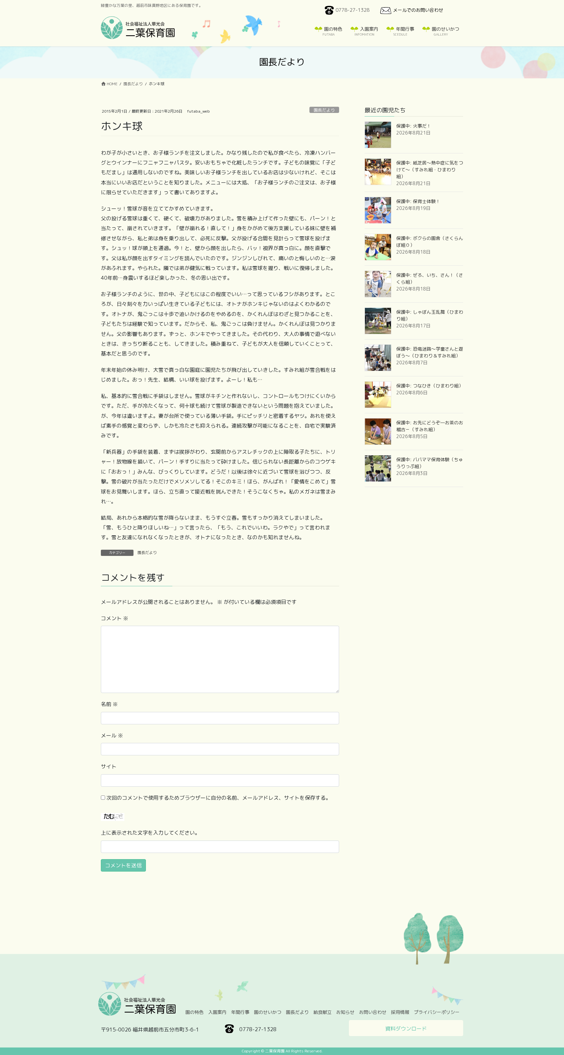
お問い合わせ (372, 1012)
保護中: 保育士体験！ (418, 201)
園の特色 (194, 1012)
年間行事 (240, 1012)
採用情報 (400, 1012)
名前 (109, 704)
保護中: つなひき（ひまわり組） (429, 386)
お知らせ (345, 1012)
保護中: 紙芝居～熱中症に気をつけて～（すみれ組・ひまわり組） (429, 170)
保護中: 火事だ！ (413, 126)
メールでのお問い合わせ (418, 10)
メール (112, 735)
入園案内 (217, 1012)
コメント (114, 618)
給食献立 (322, 1012)
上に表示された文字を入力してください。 (150, 832)
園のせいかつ (267, 1012)
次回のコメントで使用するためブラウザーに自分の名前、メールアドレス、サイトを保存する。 (218, 797)
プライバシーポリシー (437, 1012)
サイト (109, 766)
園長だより (324, 110)
